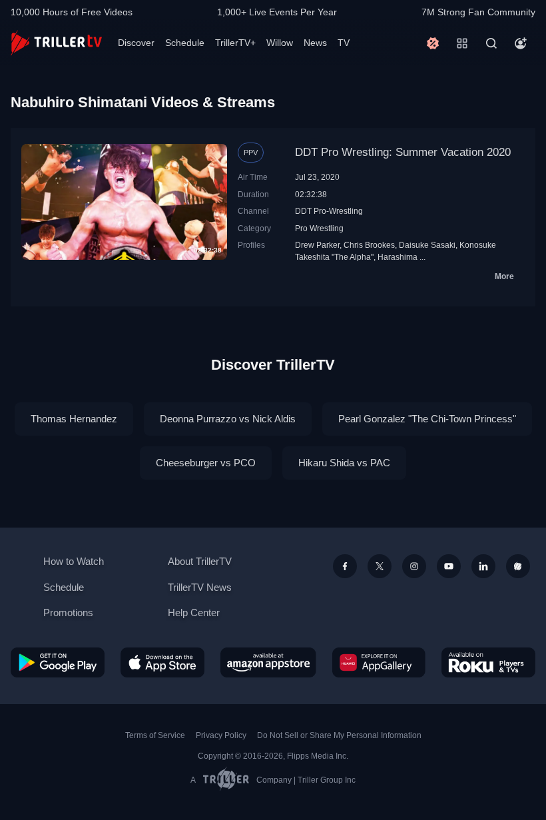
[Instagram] (414, 566)
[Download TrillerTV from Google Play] (58, 662)
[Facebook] (345, 566)
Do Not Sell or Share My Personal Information (339, 735)
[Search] (491, 43)
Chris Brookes (369, 244)
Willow (279, 42)
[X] (380, 566)
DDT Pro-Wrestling (329, 210)
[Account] (520, 43)
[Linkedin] (483, 566)
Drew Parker (317, 244)
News (315, 42)
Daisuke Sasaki (427, 244)
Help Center (194, 612)
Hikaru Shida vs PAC (344, 462)
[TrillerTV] (56, 43)
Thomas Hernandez (74, 418)
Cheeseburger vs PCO (206, 462)
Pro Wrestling (319, 228)
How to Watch (73, 561)
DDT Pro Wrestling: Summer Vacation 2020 (403, 152)
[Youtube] (449, 566)
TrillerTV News (200, 587)
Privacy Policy (221, 735)
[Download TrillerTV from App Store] (162, 662)
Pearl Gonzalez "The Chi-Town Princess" (427, 418)
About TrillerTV (200, 561)
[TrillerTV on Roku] (488, 662)
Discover (136, 42)
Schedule (184, 42)
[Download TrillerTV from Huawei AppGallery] (378, 662)
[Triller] (518, 566)
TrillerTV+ (235, 42)
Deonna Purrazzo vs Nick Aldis (228, 418)
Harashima (397, 256)
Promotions (68, 612)
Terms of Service (155, 735)
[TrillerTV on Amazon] (268, 662)
